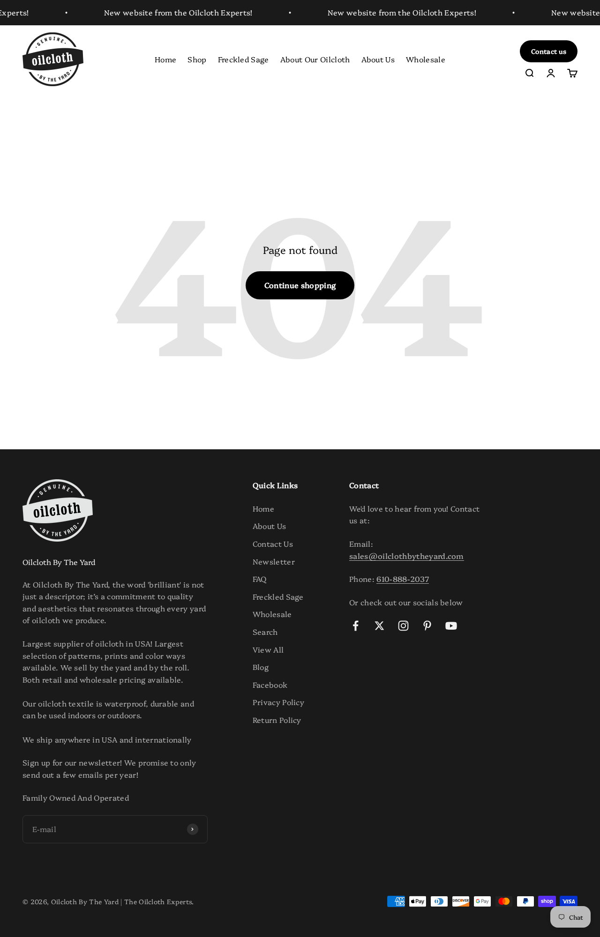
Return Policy (277, 719)
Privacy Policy (278, 702)
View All (268, 649)
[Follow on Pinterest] (427, 625)
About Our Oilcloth (315, 58)
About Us (378, 58)
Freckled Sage (243, 58)
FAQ (260, 578)
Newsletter (274, 561)
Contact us (548, 51)
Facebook (270, 684)
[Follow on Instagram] (403, 625)
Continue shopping (300, 285)
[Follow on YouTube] (451, 625)
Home (165, 58)
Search (265, 631)
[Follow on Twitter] (379, 625)
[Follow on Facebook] (355, 625)
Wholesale (425, 58)
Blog (261, 667)
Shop (197, 58)
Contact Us (273, 543)
